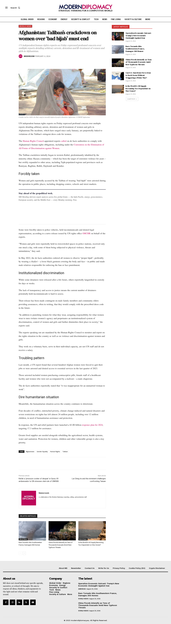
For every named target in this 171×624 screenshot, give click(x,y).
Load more (131, 99)
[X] (26, 62)
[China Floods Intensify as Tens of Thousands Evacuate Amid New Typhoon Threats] (62, 530)
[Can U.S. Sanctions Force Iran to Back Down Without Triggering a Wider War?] (118, 76)
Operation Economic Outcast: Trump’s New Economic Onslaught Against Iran (138, 35)
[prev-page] (20, 553)
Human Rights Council (33, 140)
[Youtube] (33, 602)
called (63, 140)
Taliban (65, 451)
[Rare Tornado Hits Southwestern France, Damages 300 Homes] (32, 530)
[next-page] (24, 553)
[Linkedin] (38, 62)
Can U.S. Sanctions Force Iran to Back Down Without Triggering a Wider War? (138, 75)
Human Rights (55, 451)
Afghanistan (30, 451)
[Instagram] (12, 602)
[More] (55, 62)
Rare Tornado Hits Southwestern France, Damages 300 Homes (135, 48)
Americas (82, 589)
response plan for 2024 (92, 424)
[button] (16, 7)
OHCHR (86, 233)
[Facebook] (21, 62)
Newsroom (29, 56)
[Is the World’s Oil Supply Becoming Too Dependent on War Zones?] (92, 530)
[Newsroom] (21, 56)
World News (25, 26)
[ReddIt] (44, 62)
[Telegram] (49, 62)
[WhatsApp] (32, 62)
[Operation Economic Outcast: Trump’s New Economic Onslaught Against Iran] (118, 36)
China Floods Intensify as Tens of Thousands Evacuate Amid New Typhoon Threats (60, 544)
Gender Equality (42, 451)
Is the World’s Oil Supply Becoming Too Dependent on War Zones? (138, 88)
